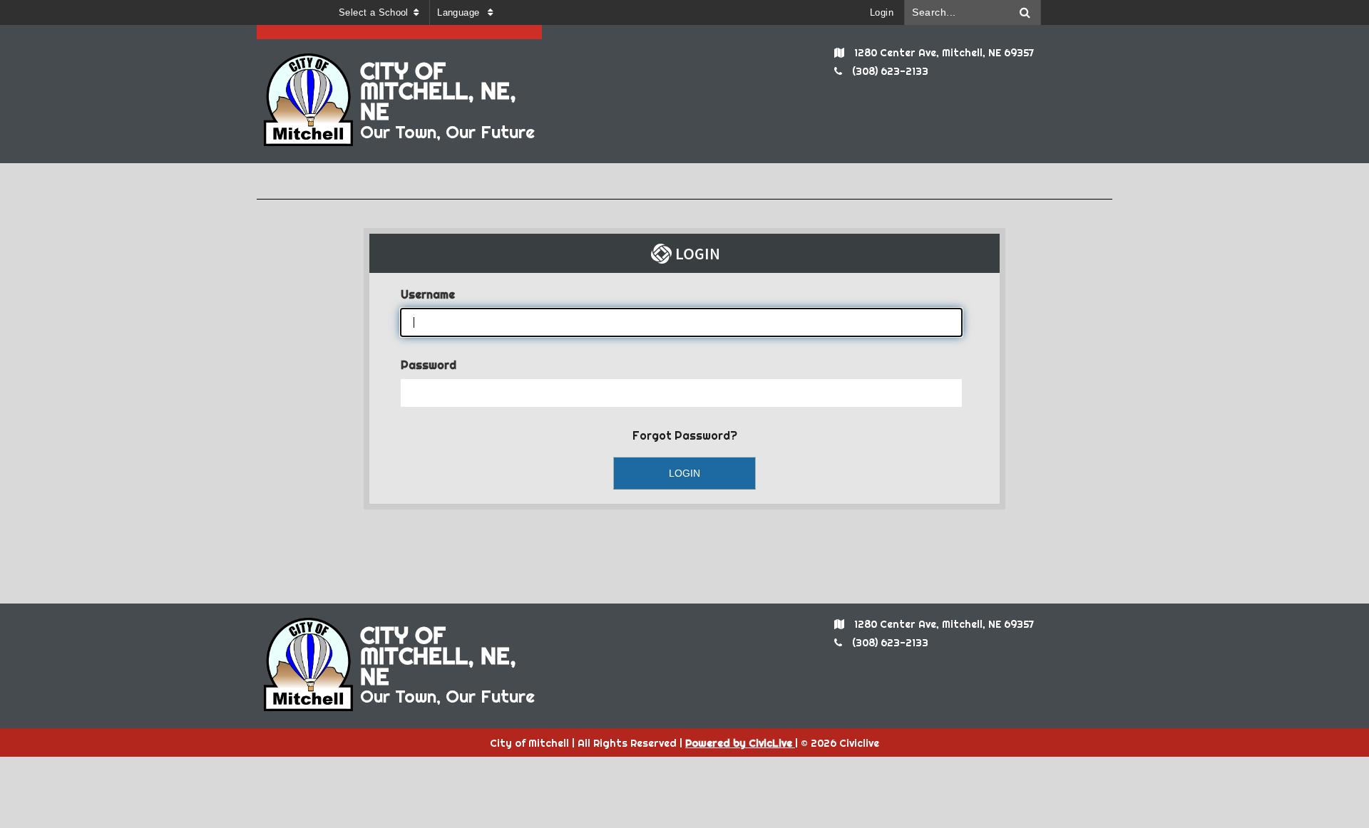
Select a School (374, 12)
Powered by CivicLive (740, 743)
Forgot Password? (684, 435)
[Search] (1025, 12)
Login (881, 12)
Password (428, 365)
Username (428, 294)
